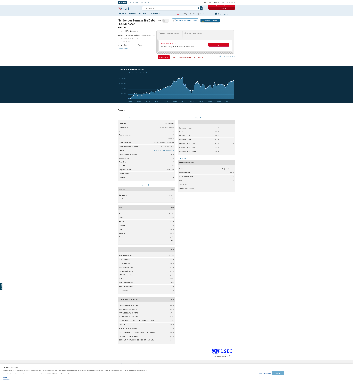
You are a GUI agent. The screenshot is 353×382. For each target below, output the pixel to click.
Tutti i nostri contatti (145, 2)
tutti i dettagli (124, 49)
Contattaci (123, 2)
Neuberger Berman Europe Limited (164, 150)
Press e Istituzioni (231, 2)
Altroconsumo (207, 2)
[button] (1, 286)
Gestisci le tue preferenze (265, 373)
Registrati (225, 14)
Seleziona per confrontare (186, 21)
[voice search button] (198, 8)
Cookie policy (6, 379)
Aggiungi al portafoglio (211, 20)
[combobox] (172, 8)
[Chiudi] (350, 367)
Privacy (5, 377)
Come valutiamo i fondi (228, 56)
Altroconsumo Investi (219, 2)
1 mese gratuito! (218, 45)
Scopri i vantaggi (134, 2)
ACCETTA (278, 373)
